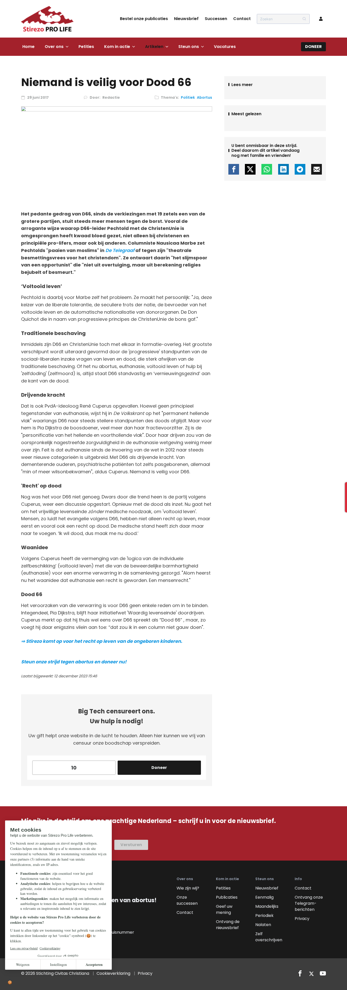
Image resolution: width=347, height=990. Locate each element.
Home (28, 46)
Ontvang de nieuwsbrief (228, 925)
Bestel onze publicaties (144, 19)
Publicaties (227, 897)
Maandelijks (266, 906)
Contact (242, 19)
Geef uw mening (224, 909)
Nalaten (263, 925)
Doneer (313, 46)
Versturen (131, 845)
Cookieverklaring (113, 973)
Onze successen (187, 900)
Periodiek (264, 915)
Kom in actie (117, 46)
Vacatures (225, 46)
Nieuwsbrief (186, 19)
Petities (86, 46)
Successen (216, 19)
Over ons (54, 46)
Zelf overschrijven (268, 937)
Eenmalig (264, 897)
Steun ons (188, 46)
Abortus (204, 97)
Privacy (302, 918)
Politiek (188, 97)
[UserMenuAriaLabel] (321, 19)
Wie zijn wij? (188, 888)
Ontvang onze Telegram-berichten (309, 903)
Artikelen (154, 46)
